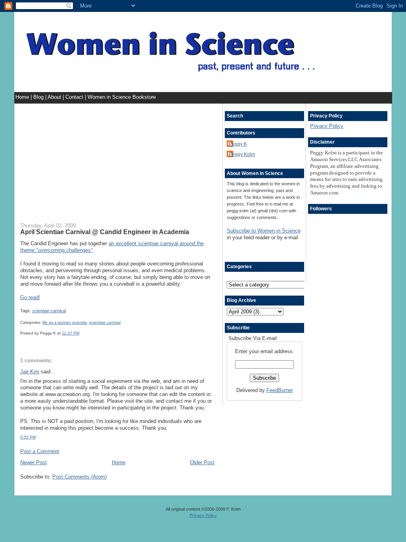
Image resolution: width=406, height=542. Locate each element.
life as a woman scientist (64, 322)
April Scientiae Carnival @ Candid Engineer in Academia (104, 231)
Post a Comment (39, 451)
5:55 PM (28, 437)
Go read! (30, 297)
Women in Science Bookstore (122, 97)
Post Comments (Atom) (79, 477)
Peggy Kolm (242, 154)
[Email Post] (81, 333)
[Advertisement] (117, 159)
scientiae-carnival (49, 310)
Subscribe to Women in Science (264, 231)
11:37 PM (70, 333)
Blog (39, 97)
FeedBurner (279, 390)
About (55, 97)
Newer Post (33, 462)
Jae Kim (29, 372)
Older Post (202, 462)
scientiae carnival (105, 322)
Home (23, 97)
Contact (75, 97)
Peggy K (238, 143)
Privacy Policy (326, 126)
